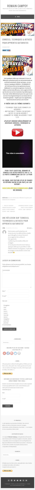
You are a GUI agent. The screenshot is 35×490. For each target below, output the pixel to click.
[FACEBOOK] (8, 480)
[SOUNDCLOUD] (23, 480)
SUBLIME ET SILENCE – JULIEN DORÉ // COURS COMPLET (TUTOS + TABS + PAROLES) (25, 207)
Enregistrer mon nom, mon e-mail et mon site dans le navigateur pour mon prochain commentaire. (6, 315)
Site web (4, 301)
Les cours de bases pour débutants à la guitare (18, 197)
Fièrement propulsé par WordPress (15, 483)
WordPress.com (19, 485)
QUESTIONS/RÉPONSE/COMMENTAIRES (15, 188)
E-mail (4, 296)
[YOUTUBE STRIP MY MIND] (20, 480)
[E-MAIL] (26, 480)
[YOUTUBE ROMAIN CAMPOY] (17, 480)
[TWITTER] (14, 480)
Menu (18, 16)
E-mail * (4, 398)
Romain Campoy (17, 6)
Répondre (29, 228)
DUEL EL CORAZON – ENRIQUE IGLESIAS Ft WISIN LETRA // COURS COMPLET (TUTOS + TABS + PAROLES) (9, 208)
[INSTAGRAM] (11, 480)
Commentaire (5, 271)
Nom (4, 291)
